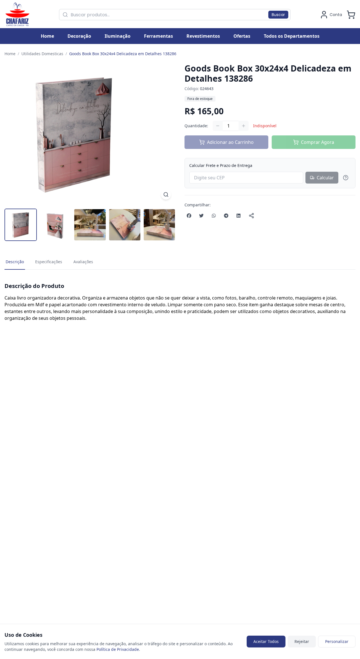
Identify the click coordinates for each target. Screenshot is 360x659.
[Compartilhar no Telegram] (226, 215)
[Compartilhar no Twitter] (201, 215)
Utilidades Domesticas (42, 53)
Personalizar (336, 641)
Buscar (278, 14)
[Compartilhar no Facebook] (189, 215)
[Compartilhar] (251, 215)
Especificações (48, 261)
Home (9, 53)
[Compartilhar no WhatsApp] (213, 215)
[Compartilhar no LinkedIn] (238, 215)
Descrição (15, 261)
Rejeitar (301, 641)
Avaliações (83, 261)
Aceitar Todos (266, 641)
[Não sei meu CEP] (346, 178)
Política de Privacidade (117, 649)
